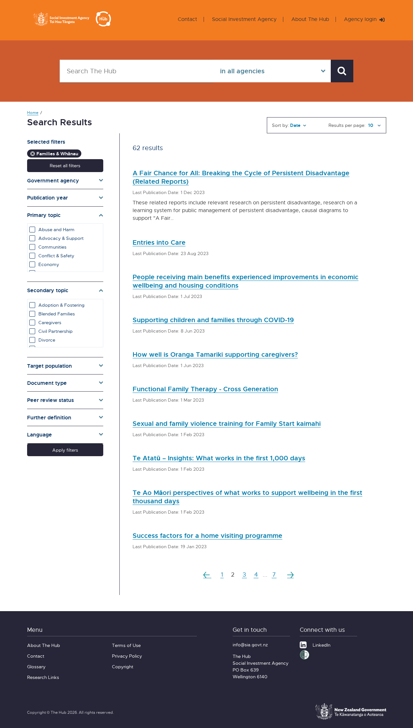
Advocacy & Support (61, 238)
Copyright (122, 666)
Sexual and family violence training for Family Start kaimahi (227, 423)
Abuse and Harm (56, 229)
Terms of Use (126, 645)
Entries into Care (159, 242)
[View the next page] (290, 574)
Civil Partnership (55, 331)
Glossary (36, 666)
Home (32, 112)
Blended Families (56, 313)
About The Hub (310, 19)
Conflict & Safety (56, 255)
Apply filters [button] (65, 450)
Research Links (43, 677)
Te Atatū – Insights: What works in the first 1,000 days (219, 458)
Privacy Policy (127, 656)
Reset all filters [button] (65, 165)
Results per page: (347, 125)
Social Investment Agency (244, 19)
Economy (48, 264)
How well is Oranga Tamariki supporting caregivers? (215, 354)
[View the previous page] (207, 574)
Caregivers (49, 322)
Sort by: (280, 125)
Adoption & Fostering (61, 305)
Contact (187, 19)
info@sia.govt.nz (250, 644)
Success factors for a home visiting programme (207, 535)
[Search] (342, 71)
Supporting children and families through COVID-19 (213, 319)
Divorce (46, 340)
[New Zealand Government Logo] (350, 718)
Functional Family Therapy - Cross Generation (205, 389)
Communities (52, 247)
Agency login (361, 19)
